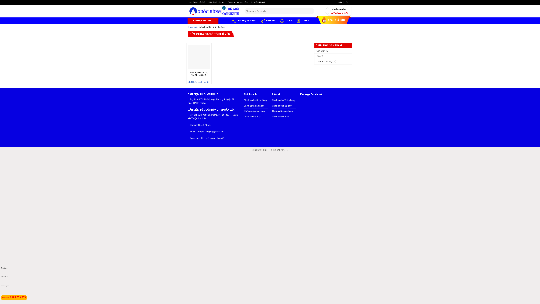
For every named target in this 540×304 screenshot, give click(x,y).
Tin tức (288, 20)
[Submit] (311, 11)
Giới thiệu (270, 20)
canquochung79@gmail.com (210, 131)
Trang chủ (192, 27)
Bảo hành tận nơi (258, 2)
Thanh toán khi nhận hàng (237, 2)
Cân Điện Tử (322, 50)
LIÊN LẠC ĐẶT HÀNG (198, 82)
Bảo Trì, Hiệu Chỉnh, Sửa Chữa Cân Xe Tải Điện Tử (199, 75)
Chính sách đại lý (252, 116)
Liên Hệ (305, 20)
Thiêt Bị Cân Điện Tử (326, 61)
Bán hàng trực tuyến (246, 20)
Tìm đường (4, 268)
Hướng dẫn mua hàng (254, 111)
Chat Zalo (4, 277)
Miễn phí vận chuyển (216, 2)
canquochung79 (216, 138)
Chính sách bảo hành (254, 105)
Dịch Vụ (320, 56)
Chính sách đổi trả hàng (255, 100)
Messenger (5, 286)
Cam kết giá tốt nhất (197, 2)
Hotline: (14, 297)
